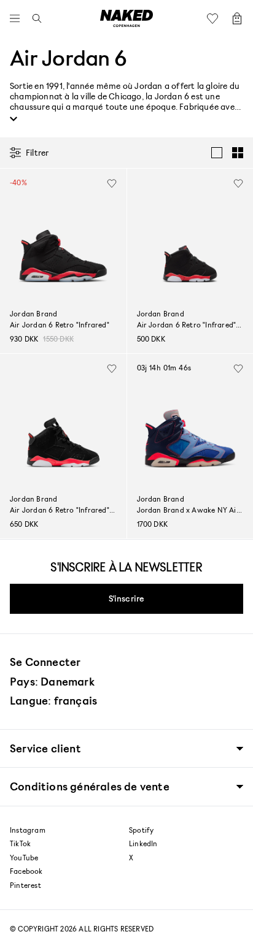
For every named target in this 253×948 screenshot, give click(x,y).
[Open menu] (18, 18)
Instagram (27, 830)
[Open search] (34, 18)
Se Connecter (45, 661)
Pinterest (25, 885)
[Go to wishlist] (215, 18)
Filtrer (37, 152)
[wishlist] (112, 183)
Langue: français (53, 700)
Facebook (26, 871)
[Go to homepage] (126, 18)
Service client (45, 748)
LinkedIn (143, 843)
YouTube (24, 858)
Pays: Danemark (52, 681)
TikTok (20, 843)
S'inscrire (127, 598)
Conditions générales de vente (89, 786)
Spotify (141, 830)
